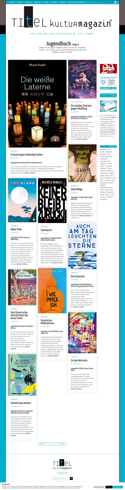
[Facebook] (104, 2)
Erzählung (103, 163)
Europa (110, 163)
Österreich (103, 199)
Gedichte (102, 170)
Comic (72, 102)
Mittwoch (28, 2)
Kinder (107, 175)
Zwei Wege (76, 189)
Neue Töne (16, 229)
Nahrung (102, 185)
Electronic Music (105, 161)
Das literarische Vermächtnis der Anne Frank (19, 315)
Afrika (109, 149)
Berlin (102, 151)
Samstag (54, 2)
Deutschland (104, 159)
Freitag (46, 2)
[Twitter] (107, 2)
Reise (111, 190)
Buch (108, 154)
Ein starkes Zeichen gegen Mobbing (81, 107)
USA (104, 197)
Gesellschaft (104, 173)
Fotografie (109, 166)
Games (110, 168)
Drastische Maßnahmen (47, 322)
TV (101, 197)
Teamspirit (46, 230)
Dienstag (19, 2)
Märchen (110, 182)
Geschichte (110, 170)
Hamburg (112, 173)
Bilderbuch (108, 151)
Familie (102, 166)
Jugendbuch (14, 151)
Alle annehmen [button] (118, 487)
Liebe (101, 180)
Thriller (107, 194)
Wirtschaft (109, 197)
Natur (102, 190)
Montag (11, 2)
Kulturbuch (108, 178)
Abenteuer (103, 149)
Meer (112, 180)
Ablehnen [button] (109, 487)
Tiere (112, 194)
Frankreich (103, 168)
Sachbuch (103, 192)
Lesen (114, 178)
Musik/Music (103, 182)
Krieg (101, 178)
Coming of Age (104, 156)
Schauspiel (110, 192)
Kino (111, 175)
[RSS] (112, 2)
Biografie (103, 154)
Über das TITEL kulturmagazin (76, 2)
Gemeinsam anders (21, 402)
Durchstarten (78, 276)
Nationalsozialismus (106, 187)
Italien (102, 175)
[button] (71, 478)
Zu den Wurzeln (79, 360)
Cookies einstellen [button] (99, 487)
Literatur (107, 180)
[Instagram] (109, 2)
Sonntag (62, 2)
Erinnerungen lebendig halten (27, 154)
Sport (102, 194)
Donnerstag (37, 2)
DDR (111, 156)
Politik (107, 190)
